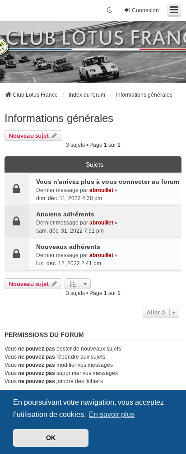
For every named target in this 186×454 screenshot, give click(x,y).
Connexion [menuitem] (145, 10)
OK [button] (51, 437)
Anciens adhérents (65, 214)
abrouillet (101, 190)
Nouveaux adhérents (68, 246)
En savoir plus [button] (112, 414)
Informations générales (59, 118)
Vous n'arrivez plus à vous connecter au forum (107, 181)
